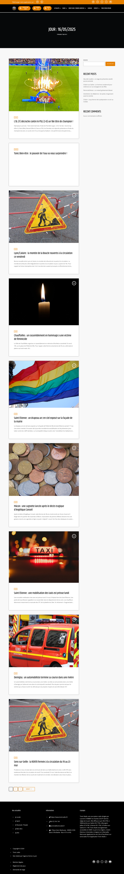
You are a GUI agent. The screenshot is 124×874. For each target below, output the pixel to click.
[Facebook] (94, 861)
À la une (16, 117)
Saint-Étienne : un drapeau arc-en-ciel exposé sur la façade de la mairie (43, 420)
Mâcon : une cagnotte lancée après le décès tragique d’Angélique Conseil (39, 508)
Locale (16, 249)
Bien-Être (16, 149)
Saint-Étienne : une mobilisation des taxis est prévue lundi (41, 593)
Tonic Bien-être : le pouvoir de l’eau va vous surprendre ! (40, 153)
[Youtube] (110, 861)
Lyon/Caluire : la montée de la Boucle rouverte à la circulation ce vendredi (43, 255)
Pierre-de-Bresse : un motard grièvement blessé (97, 90)
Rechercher (85, 60)
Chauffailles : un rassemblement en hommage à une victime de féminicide (42, 337)
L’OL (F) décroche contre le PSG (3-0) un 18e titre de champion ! (43, 121)
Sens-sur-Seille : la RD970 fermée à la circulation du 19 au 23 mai (42, 764)
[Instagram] (98, 861)
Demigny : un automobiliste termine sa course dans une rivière (44, 677)
